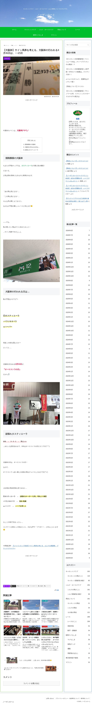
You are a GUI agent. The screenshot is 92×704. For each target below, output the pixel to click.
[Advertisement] (31, 114)
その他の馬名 (79, 612)
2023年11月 (78, 380)
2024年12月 (78, 321)
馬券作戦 (7, 586)
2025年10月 (78, 276)
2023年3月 (78, 417)
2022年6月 (78, 458)
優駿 (79, 649)
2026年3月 (78, 253)
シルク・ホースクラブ (78, 585)
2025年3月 (78, 308)
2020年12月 (78, 540)
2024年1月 (78, 371)
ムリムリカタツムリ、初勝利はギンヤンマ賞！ (77, 80)
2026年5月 (78, 244)
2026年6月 (78, 240)
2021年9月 (78, 499)
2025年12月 (78, 267)
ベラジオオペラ (33, 586)
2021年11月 (78, 490)
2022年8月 (78, 449)
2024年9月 (78, 335)
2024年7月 (78, 344)
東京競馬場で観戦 (78, 658)
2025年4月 (78, 303)
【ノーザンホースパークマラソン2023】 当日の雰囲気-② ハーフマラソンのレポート (77, 178)
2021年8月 (78, 503)
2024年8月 (78, 340)
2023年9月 (78, 390)
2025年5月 (78, 299)
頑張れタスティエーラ (31, 150)
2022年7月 (78, 453)
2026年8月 (78, 230)
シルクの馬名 (79, 608)
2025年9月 (78, 280)
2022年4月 (78, 467)
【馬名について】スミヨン (75, 86)
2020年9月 (78, 553)
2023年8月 (78, 394)
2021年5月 (78, 517)
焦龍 (77, 119)
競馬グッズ (79, 644)
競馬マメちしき (78, 635)
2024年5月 (78, 353)
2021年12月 (78, 485)
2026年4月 (78, 249)
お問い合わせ (50, 698)
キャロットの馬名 (79, 603)
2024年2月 (78, 367)
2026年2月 (78, 258)
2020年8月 (78, 558)
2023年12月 (78, 376)
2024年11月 (78, 326)
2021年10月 (78, 494)
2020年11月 (78, 544)
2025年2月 (78, 312)
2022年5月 (78, 462)
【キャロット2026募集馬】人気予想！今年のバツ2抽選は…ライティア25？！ (77, 71)
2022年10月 (78, 440)
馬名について (78, 599)
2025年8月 (78, 285)
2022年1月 (78, 480)
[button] (88, 45)
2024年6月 (78, 349)
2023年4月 (78, 412)
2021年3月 (78, 526)
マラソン (78, 662)
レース (14, 586)
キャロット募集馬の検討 (79, 580)
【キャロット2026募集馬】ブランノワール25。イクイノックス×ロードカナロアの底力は (78, 93)
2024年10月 (78, 331)
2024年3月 (78, 362)
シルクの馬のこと (79, 590)
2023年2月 (78, 421)
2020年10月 (78, 549)
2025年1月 (78, 317)
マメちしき (79, 639)
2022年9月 (78, 444)
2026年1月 (78, 262)
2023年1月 (78, 426)
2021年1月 (78, 535)
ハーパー (48, 586)
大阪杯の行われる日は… (32, 147)
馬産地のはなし (79, 653)
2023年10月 (78, 385)
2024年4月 (78, 358)
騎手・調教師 (79, 630)
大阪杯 (41, 586)
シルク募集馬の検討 (79, 594)
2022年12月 (78, 431)
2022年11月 (78, 435)
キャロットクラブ (78, 571)
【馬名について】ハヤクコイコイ (76, 161)
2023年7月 (78, 399)
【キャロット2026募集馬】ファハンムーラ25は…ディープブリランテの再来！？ (77, 61)
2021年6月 (78, 512)
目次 (29, 140)
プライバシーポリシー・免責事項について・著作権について (73, 698)
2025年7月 (78, 290)
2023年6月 (78, 403)
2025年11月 (78, 271)
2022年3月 (78, 471)
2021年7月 (78, 508)
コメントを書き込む (31, 683)
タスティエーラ (23, 586)
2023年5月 (78, 408)
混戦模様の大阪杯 (30, 144)
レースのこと (79, 621)
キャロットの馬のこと (79, 576)
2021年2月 (78, 531)
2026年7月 (78, 235)
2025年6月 (78, 294)
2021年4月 (78, 521)
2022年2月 (78, 476)
